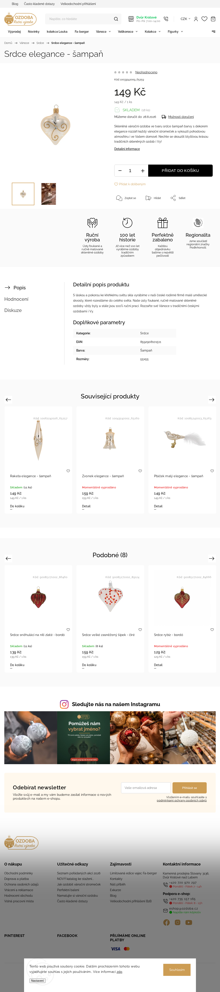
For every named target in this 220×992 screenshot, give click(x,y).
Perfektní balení (68, 890)
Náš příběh (117, 884)
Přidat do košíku (180, 170)
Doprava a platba (16, 879)
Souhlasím (177, 970)
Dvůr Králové (148, 19)
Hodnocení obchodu (18, 895)
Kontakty (116, 879)
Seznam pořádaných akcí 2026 (78, 873)
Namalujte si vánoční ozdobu (77, 895)
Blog (15, 4)
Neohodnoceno (146, 72)
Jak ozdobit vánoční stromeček (79, 884)
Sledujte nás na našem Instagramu (116, 704)
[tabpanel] (38, 460)
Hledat (116, 19)
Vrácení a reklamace (18, 890)
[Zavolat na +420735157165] (165, 19)
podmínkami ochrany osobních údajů (182, 800)
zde (119, 972)
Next (212, 399)
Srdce (144, 333)
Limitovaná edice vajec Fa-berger (133, 873)
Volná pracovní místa (19, 901)
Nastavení (37, 980)
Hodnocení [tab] (16, 299)
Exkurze (115, 890)
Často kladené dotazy (39, 4)
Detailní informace (127, 149)
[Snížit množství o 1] (120, 170)
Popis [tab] (20, 287)
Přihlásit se (189, 788)
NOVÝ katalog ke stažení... (75, 879)
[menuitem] (14, 31)
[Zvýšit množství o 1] (142, 170)
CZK (184, 19)
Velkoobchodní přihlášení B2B (130, 901)
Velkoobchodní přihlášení (78, 4)
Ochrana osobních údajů (21, 884)
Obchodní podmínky (18, 873)
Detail (86, 506)
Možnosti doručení (181, 117)
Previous (9, 399)
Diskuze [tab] (13, 310)
